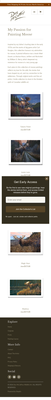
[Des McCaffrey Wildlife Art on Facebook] (9, 377)
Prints (10, 335)
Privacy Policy (12, 362)
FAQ (9, 358)
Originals (11, 331)
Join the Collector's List (25, 209)
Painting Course (13, 339)
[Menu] (34, 12)
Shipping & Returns (14, 366)
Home (10, 327)
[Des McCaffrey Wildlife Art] (17, 16)
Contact (10, 349)
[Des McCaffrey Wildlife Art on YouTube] (14, 377)
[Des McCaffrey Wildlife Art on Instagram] (19, 377)
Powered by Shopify (14, 391)
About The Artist (13, 353)
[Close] (47, 178)
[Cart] (40, 12)
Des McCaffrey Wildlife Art (23, 385)
